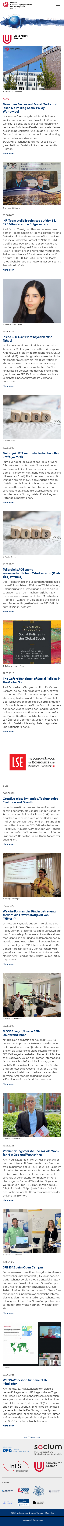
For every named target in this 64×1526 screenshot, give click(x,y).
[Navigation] (58, 5)
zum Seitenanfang (32, 1437)
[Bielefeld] (39, 1502)
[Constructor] (8, 1491)
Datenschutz (38, 1520)
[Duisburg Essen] (24, 1502)
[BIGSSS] (24, 1491)
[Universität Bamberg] (39, 1491)
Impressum (26, 1520)
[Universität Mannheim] (55, 1491)
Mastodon (49, 1513)
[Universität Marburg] (8, 1502)
